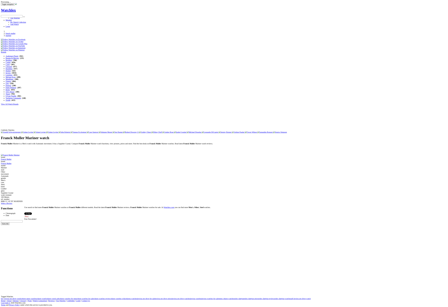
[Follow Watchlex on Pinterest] (12, 50)
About (9, 301)
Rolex (8, 90)
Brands (3, 52)
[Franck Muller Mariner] (10, 155)
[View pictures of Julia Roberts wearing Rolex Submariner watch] (65, 132)
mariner (8, 36)
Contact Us (86, 301)
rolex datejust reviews (267, 299)
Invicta (8, 73)
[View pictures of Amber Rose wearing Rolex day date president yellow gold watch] (168, 132)
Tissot (8, 94)
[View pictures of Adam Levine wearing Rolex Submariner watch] (52, 132)
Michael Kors (11, 77)
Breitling (9, 60)
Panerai (8, 85)
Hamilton (9, 69)
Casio (8, 64)
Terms (3, 305)
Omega (8, 81)
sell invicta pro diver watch (301, 299)
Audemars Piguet (12, 56)
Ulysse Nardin (11, 96)
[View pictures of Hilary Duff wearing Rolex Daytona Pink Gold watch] (156, 132)
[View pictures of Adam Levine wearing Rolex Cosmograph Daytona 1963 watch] (27, 132)
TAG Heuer (10, 92)
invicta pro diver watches (181, 299)
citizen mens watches (29, 299)
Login (78, 301)
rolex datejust (239, 299)
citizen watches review (102, 299)
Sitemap (16, 301)
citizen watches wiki (117, 299)
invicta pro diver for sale (146, 299)
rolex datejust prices (251, 299)
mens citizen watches (226, 299)
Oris (7, 83)
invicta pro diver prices (163, 299)
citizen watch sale (52, 299)
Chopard (9, 67)
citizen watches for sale (85, 299)
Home (3, 301)
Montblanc (10, 79)
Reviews (51, 301)
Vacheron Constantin (13, 98)
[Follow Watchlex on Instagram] (13, 48)
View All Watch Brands (9, 104)
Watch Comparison (40, 301)
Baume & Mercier (12, 58)
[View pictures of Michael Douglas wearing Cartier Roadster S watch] (194, 132)
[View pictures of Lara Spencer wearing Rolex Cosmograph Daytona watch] (93, 132)
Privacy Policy (14, 305)
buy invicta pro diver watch (11, 299)
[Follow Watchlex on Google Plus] (14, 44)
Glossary (23, 301)
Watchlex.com (169, 207)
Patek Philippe (11, 88)
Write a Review (6, 203)
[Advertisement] (57, 23)
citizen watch (41, 299)
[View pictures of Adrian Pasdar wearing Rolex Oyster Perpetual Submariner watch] (238, 132)
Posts (30, 301)
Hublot (8, 71)
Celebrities (71, 301)
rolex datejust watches (283, 299)
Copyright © (5, 303)
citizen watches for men (68, 299)
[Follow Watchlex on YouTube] (13, 46)
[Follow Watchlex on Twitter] (12, 42)
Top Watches (61, 301)
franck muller (10, 33)
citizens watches (131, 299)
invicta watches (196, 299)
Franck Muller (6, 159)
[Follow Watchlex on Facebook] (13, 40)
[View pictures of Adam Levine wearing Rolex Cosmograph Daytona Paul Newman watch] (40, 132)
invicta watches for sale (210, 299)
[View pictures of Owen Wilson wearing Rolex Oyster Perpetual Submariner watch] (251, 132)
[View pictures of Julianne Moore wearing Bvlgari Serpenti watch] (106, 132)
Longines (9, 75)
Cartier (8, 62)
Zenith (8, 100)
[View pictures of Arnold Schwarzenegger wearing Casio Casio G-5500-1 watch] (11, 132)
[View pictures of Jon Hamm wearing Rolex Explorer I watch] (118, 132)
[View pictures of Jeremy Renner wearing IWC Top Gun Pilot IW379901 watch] (225, 132)
